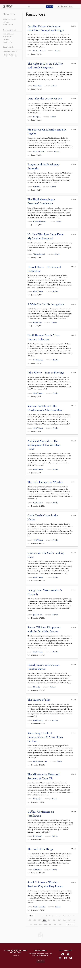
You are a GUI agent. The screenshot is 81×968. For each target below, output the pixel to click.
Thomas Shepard (39, 254)
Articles (57, 51)
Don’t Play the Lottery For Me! (45, 98)
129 (40, 924)
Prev (31, 916)
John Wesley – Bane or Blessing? (46, 372)
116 (34, 920)
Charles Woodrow (39, 221)
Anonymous (37, 869)
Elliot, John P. (37, 799)
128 (35, 924)
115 (29, 920)
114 (74, 916)
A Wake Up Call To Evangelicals (46, 304)
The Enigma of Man (39, 699)
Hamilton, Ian (37, 720)
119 (49, 920)
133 (60, 924)
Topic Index (7, 42)
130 (45, 924)
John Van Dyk (37, 614)
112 (64, 916)
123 (69, 920)
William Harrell (38, 151)
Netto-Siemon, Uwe (40, 761)
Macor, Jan (36, 687)
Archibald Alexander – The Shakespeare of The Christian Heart (44, 444)
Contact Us (16, 955)
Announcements (9, 19)
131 (50, 924)
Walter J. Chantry (39, 907)
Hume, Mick (37, 86)
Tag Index (6, 39)
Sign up (40, 961)
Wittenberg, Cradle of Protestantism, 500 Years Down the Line (45, 737)
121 (59, 920)
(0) (51, 6)
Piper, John (36, 116)
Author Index (8, 34)
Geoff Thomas (38, 291)
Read (73, 26)
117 (39, 920)
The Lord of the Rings (40, 849)
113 (69, 916)
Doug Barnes (37, 836)
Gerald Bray (37, 322)
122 (64, 920)
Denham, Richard (39, 51)
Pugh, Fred (36, 186)
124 (74, 920)
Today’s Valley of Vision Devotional (10, 55)
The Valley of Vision (10, 51)
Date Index (7, 37)
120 (54, 920)
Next (69, 924)
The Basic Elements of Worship (45, 482)
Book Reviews (8, 25)
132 (55, 924)
